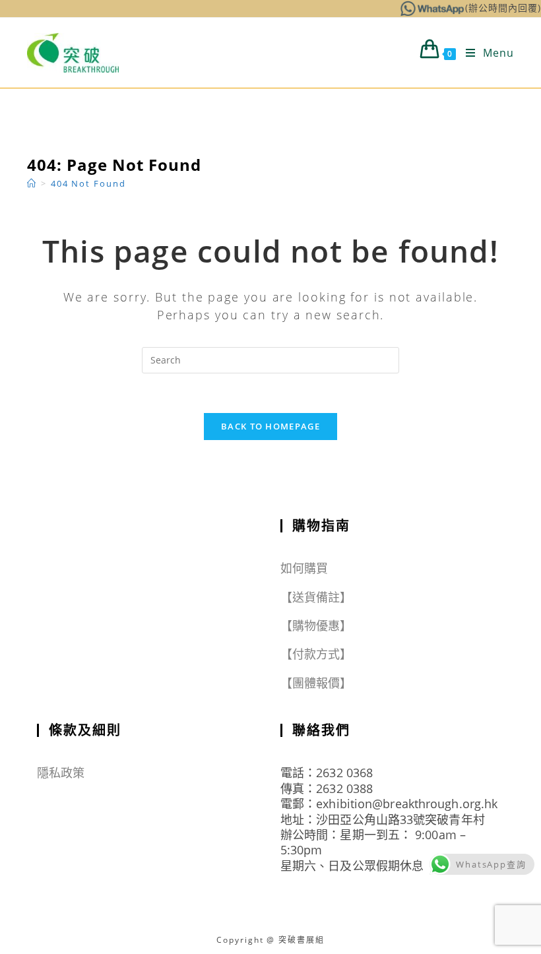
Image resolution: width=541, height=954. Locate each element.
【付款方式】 (316, 654)
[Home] (32, 183)
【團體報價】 (316, 683)
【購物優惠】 (316, 625)
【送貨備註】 (316, 597)
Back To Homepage (270, 426)
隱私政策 (60, 772)
